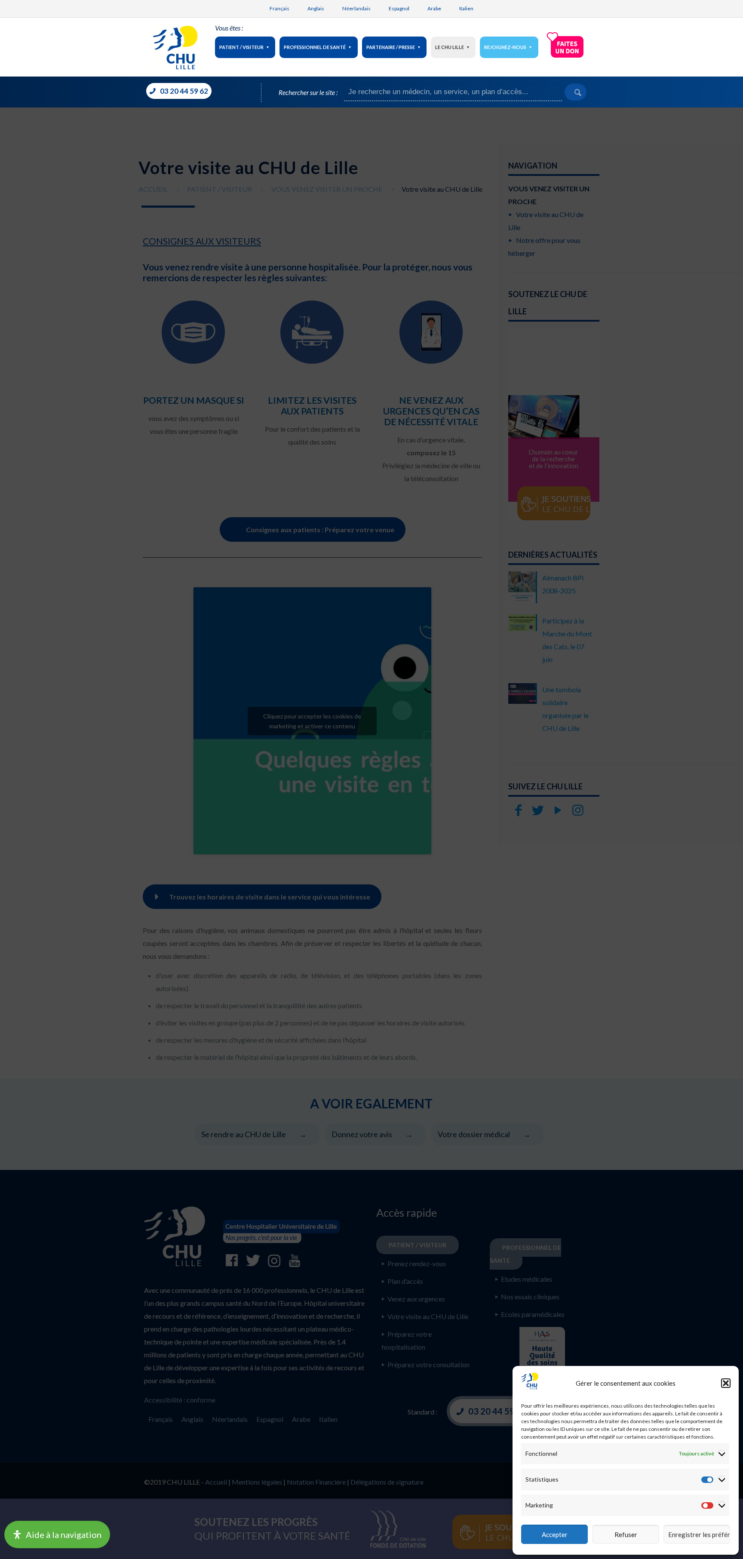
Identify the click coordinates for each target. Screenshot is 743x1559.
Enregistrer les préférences (699, 1534)
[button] (726, 1383)
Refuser (625, 1534)
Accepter (555, 1534)
